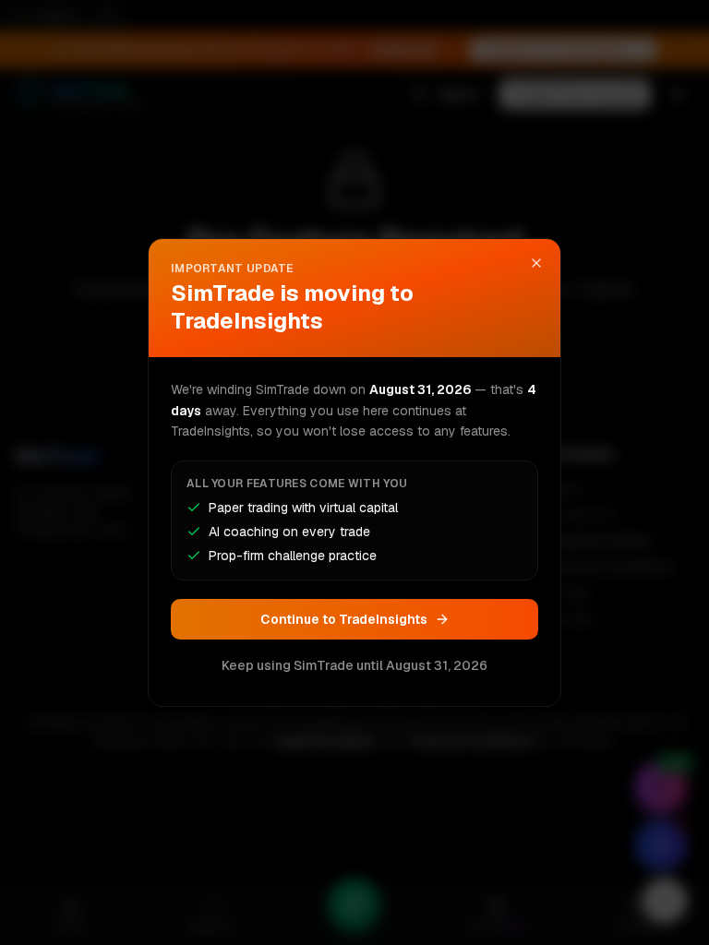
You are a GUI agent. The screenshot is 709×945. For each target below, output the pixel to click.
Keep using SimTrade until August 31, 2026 (354, 665)
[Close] (536, 263)
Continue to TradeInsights (343, 619)
